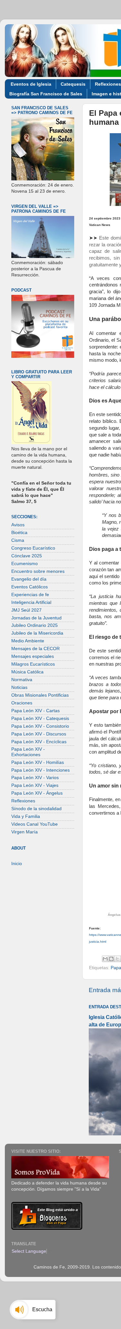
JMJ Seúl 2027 (26, 610)
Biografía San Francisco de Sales (45, 93)
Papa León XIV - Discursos (38, 734)
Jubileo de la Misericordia (37, 633)
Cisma (17, 540)
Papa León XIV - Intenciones (40, 770)
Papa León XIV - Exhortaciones (28, 752)
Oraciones (21, 703)
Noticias (19, 687)
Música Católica (27, 672)
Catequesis (73, 84)
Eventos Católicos (29, 586)
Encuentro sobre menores (38, 571)
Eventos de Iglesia (31, 84)
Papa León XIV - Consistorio (40, 726)
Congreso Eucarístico (33, 548)
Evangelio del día (28, 579)
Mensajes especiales (32, 656)
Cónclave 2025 (26, 555)
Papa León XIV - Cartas (35, 710)
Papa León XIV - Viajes (34, 785)
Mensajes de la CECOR (35, 648)
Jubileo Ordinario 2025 (34, 625)
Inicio (16, 863)
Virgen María (24, 832)
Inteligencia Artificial (31, 602)
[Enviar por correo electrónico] (105, 959)
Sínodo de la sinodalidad (36, 808)
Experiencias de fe (30, 594)
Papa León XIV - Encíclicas (38, 741)
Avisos (18, 524)
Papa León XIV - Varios (35, 777)
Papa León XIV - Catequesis (40, 718)
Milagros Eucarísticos (33, 664)
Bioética (19, 532)
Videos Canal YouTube (34, 824)
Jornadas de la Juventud (36, 618)
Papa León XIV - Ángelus (37, 793)
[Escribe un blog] (111, 959)
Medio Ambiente (27, 640)
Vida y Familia (25, 816)
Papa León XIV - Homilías (37, 762)
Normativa (21, 679)
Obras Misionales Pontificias (40, 695)
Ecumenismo (24, 563)
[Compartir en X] (117, 959)
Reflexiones (23, 800)
